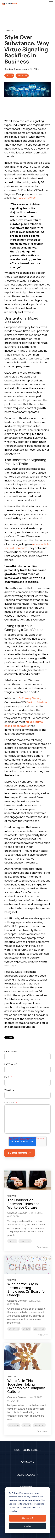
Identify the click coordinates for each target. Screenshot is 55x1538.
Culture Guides (26, 1474)
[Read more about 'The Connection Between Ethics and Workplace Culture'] (27, 1180)
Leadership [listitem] (25, 1241)
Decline (27, 1526)
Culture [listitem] (12, 1241)
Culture (9, 75)
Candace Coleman (13, 69)
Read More (42, 1247)
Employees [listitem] (14, 1328)
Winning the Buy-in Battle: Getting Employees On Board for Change (26, 1289)
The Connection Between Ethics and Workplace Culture (23, 1204)
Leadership (22, 75)
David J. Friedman (37, 702)
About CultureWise (26, 1450)
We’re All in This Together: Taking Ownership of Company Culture (26, 1386)
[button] (51, 2)
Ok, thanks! (27, 1518)
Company (26, 1462)
